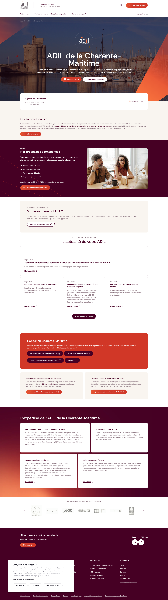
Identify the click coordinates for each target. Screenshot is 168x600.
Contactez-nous (73, 79)
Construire (124, 572)
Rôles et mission (32, 134)
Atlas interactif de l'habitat (93, 460)
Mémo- (97, 579)
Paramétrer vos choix (53, 585)
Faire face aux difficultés (128, 582)
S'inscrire (26, 545)
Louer (122, 565)
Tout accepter (20, 585)
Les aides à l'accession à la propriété (45, 392)
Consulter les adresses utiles (77, 353)
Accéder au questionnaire (39, 224)
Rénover (123, 575)
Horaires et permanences (95, 79)
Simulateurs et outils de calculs (101, 565)
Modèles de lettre (96, 575)
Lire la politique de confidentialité (23, 580)
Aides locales (95, 572)
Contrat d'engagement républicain (116, 596)
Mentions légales (76, 596)
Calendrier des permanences (36, 188)
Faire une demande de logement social (44, 353)
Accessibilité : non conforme (93, 596)
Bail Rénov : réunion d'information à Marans (124, 285)
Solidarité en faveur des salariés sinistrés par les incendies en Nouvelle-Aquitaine (67, 262)
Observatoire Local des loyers (37, 460)
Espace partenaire (138, 5)
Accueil (22, 21)
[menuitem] (26, 14)
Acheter (123, 569)
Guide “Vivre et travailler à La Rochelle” (44, 360)
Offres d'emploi (25, 596)
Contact (65, 596)
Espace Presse (55, 596)
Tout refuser (35, 585)
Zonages (71, 360)
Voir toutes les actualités (84, 316)
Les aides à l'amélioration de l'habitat (110, 392)
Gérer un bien (125, 579)
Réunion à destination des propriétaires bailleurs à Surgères (82, 285)
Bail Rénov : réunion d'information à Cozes (40, 284)
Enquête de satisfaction (40, 596)
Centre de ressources (98, 569)
